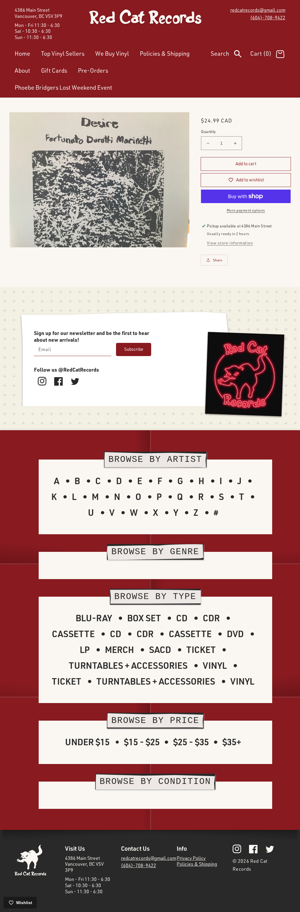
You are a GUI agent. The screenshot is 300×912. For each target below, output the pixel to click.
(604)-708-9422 (267, 18)
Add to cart (246, 163)
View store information (230, 242)
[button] (230, 54)
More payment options (246, 210)
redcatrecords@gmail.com (257, 10)
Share (217, 260)
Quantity (208, 131)
